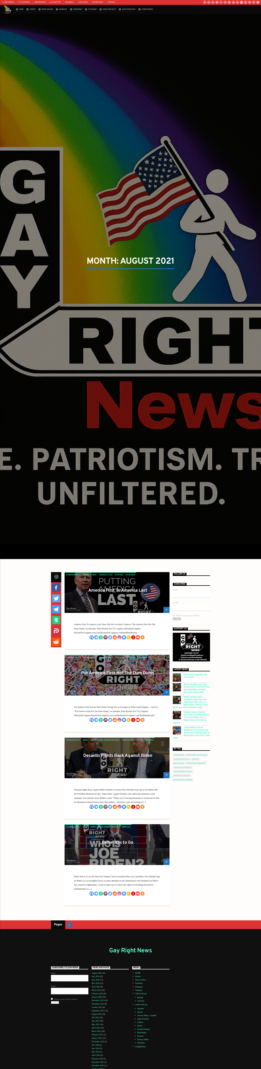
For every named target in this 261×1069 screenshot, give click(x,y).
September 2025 (98, 1036)
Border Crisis (106, 683)
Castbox (140, 1048)
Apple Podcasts (143, 1045)
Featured (130, 600)
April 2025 (96, 1053)
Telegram (24, 2)
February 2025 (97, 1060)
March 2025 (96, 1057)
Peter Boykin (71, 634)
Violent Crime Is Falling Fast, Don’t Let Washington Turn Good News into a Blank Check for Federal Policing (191, 743)
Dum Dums (120, 683)
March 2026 (96, 1016)
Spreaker (98, 2)
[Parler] (105, 663)
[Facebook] (92, 663)
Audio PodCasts (129, 9)
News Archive (47, 9)
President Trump (183, 805)
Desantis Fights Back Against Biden (117, 781)
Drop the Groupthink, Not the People (195, 701)
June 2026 (95, 1006)
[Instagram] (119, 663)
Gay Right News (130, 976)
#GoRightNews (73, 600)
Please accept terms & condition (188, 641)
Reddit (111, 2)
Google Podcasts (143, 1055)
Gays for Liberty (196, 789)
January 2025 (97, 1064)
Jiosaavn (140, 1062)
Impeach (126, 852)
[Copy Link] (129, 663)
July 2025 (95, 1043)
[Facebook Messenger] (124, 663)
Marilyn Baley (182, 801)
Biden (85, 766)
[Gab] (101, 663)
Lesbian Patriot (182, 793)
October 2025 (97, 1033)
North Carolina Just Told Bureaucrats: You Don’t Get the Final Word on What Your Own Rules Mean (197, 714)
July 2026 (95, 1002)
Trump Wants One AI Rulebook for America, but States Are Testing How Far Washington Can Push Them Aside (191, 758)
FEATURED (179, 789)
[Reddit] (115, 663)
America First (90, 600)
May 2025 (95, 1050)
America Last (105, 600)
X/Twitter (56, 2)
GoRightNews (147, 9)
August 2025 (96, 1040)
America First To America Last (117, 616)
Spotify (140, 1038)
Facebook (9, 2)
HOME (21, 9)
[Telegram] (96, 663)
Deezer (139, 1051)
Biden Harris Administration (105, 766)
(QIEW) (195, 785)
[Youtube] (138, 663)
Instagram (40, 2)
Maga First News (183, 797)
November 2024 (98, 1067)
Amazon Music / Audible (146, 1041)
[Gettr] (133, 663)
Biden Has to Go (117, 868)
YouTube (83, 2)
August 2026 (96, 999)
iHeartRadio (141, 1058)
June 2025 (95, 1047)
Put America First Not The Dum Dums (117, 699)
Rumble (70, 2)
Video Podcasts (109, 9)
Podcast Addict (143, 1065)
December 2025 (98, 1026)
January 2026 (97, 1023)
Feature (119, 600)
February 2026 (97, 1019)
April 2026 (96, 1012)
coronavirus (128, 766)
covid (140, 766)
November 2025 (98, 1029)
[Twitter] (110, 663)
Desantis (149, 766)
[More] (142, 663)
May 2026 (95, 1009)
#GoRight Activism (197, 781)
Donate (33, 9)
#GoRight (179, 781)
